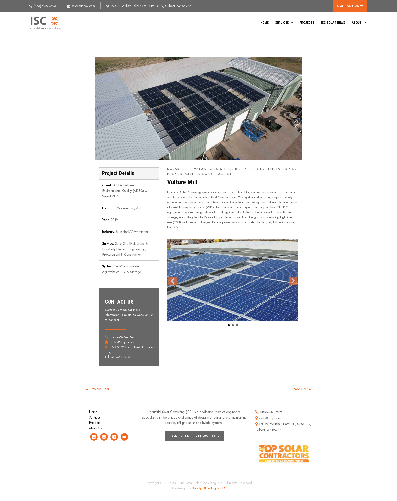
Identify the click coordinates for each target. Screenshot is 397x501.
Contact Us (348, 6)
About (357, 23)
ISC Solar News (333, 23)
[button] (291, 22)
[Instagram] (114, 437)
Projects (306, 23)
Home (264, 23)
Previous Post (97, 389)
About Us (95, 428)
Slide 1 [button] (229, 325)
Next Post (302, 389)
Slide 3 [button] (237, 325)
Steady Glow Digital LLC (209, 488)
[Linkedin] (94, 437)
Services (282, 23)
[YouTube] (124, 437)
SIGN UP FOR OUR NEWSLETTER (194, 436)
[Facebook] (104, 437)
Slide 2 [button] (233, 325)
